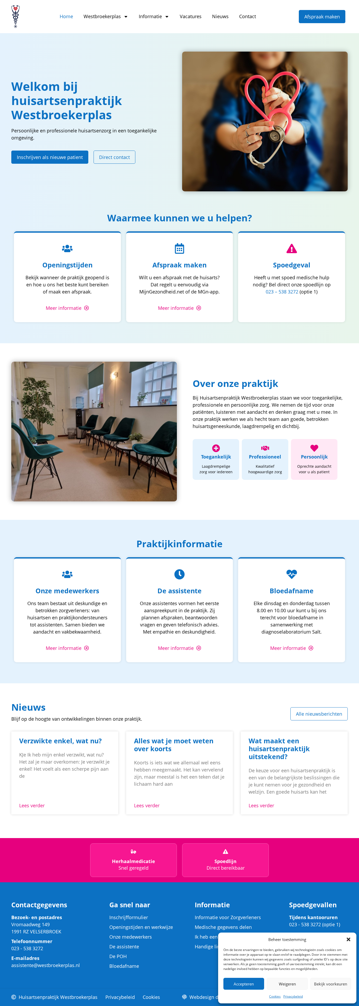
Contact (247, 16)
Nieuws (220, 16)
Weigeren (287, 984)
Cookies (275, 996)
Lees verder (32, 805)
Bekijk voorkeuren (330, 984)
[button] (348, 939)
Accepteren (244, 984)
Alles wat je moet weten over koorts (173, 744)
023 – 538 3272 (282, 291)
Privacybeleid (293, 996)
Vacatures (191, 16)
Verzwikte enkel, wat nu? (60, 740)
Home (66, 16)
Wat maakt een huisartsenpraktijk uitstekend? (279, 748)
